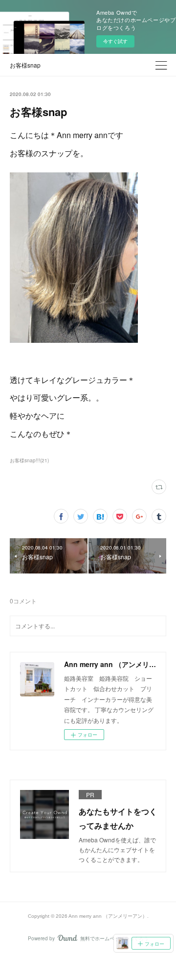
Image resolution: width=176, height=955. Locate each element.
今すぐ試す (115, 41)
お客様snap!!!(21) (29, 460)
